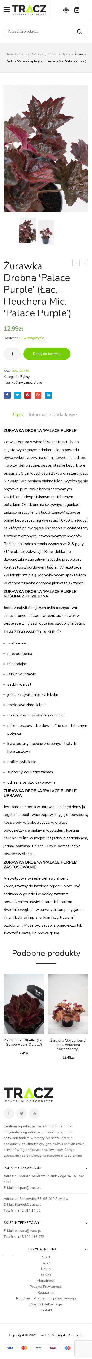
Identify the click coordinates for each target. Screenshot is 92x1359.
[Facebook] (7, 395)
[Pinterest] (27, 395)
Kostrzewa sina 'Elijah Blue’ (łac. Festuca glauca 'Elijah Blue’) (84, 263)
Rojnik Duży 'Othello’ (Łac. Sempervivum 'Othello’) (24, 1042)
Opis (18, 414)
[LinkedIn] (48, 395)
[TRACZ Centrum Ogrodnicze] (29, 9)
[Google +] (38, 395)
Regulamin (46, 1292)
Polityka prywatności (46, 1286)
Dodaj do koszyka (47, 353)
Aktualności (46, 1280)
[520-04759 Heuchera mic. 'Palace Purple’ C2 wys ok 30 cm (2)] (46, 148)
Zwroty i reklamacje (46, 1304)
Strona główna (15, 54)
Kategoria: (11, 376)
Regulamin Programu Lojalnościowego (46, 1298)
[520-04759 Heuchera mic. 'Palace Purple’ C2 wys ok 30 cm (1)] (46, 232)
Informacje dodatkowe (53, 414)
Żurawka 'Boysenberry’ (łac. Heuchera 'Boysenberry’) (68, 1045)
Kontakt (46, 1310)
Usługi (46, 1269)
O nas (46, 1275)
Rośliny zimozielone (27, 382)
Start (46, 1257)
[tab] (19, 414)
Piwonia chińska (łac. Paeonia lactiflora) (76, 263)
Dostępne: (11, 338)
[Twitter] (17, 395)
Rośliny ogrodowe (44, 54)
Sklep (46, 1263)
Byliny (66, 54)
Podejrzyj (14, 1032)
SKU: (7, 371)
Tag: (7, 382)
